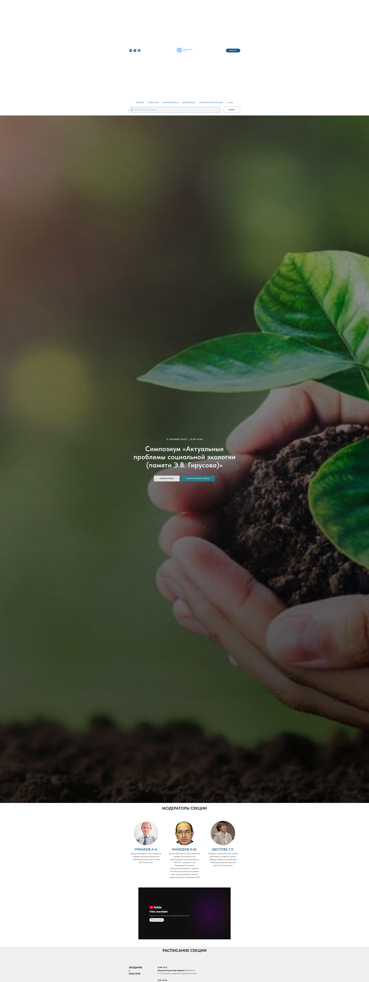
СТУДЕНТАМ (153, 102)
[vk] (134, 50)
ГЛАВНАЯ (140, 102)
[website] (139, 50)
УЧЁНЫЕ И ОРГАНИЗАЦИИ (211, 102)
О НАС (230, 102)
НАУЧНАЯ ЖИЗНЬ (170, 102)
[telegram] (130, 50)
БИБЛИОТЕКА (189, 102)
